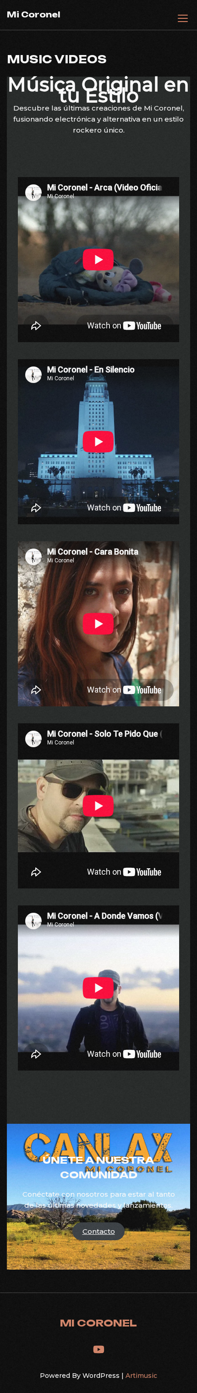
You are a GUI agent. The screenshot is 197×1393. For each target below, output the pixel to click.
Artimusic (141, 1375)
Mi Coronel (33, 14)
